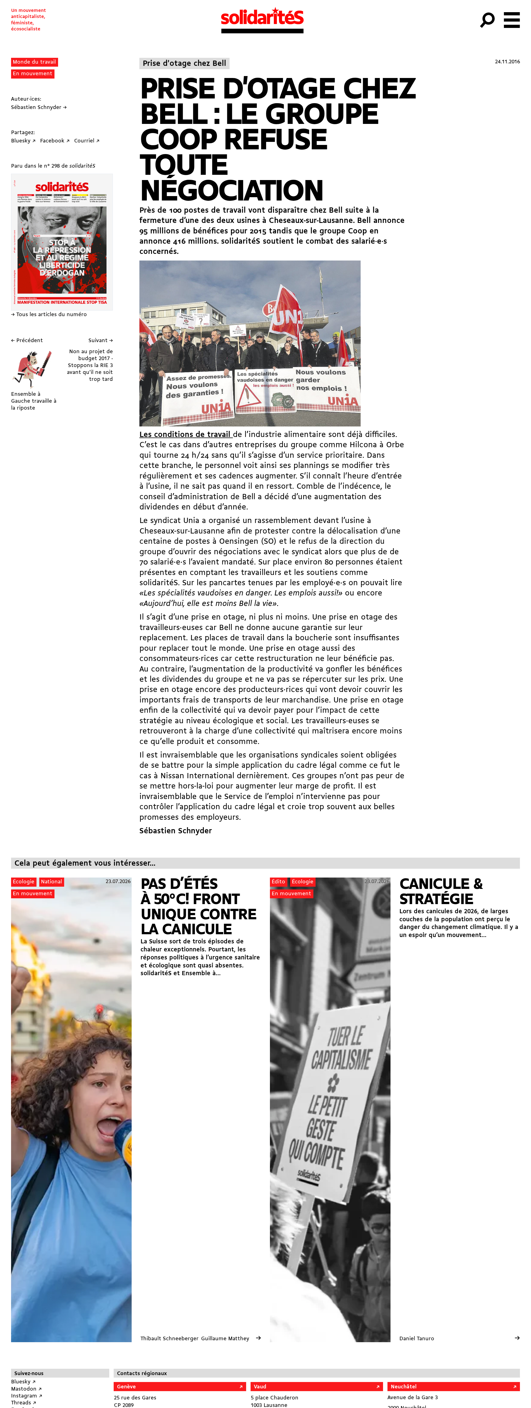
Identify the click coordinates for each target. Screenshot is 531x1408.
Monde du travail (34, 62)
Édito (278, 882)
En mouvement (32, 74)
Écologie (23, 882)
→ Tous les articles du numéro (49, 314)
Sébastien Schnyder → (39, 107)
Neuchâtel (404, 1387)
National (51, 882)
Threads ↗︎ (23, 1403)
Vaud (260, 1387)
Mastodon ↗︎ (26, 1389)
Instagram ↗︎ (26, 1396)
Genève (126, 1387)
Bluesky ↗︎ (23, 1382)
